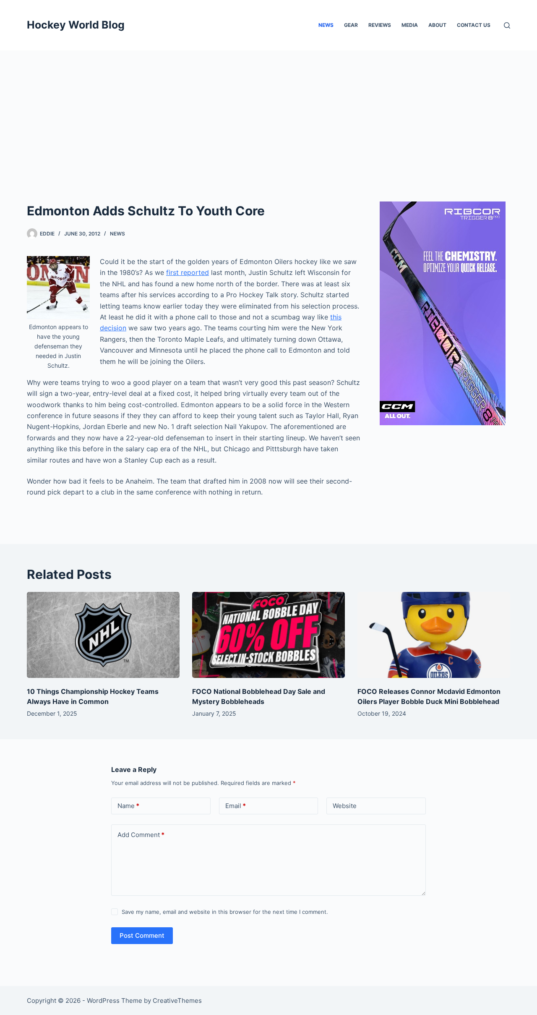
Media (409, 25)
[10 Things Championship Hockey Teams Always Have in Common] (103, 635)
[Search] (507, 25)
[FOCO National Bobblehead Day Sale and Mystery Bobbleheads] (268, 635)
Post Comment (142, 935)
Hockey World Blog (76, 24)
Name (128, 806)
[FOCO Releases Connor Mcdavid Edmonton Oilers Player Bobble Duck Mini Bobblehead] (433, 635)
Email (235, 806)
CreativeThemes (177, 1001)
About (437, 25)
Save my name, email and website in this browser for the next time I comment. (225, 911)
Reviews (379, 25)
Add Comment (140, 835)
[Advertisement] (268, 113)
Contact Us (473, 25)
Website (345, 806)
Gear (351, 25)
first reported (187, 272)
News (326, 25)
